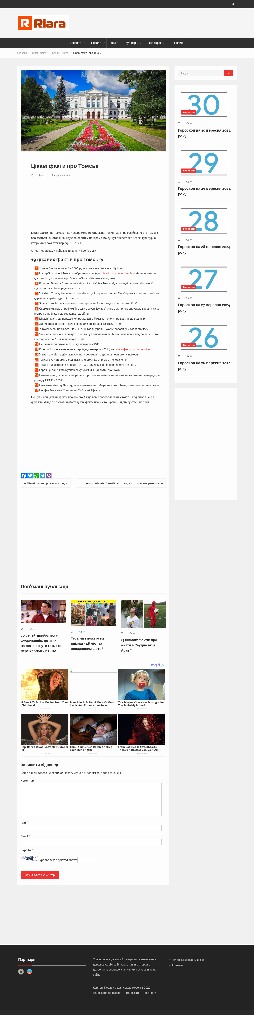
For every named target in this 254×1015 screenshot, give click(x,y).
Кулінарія (131, 42)
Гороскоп (189, 112)
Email (25, 836)
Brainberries (45, 708)
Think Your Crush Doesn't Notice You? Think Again (91, 748)
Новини (179, 42)
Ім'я (24, 822)
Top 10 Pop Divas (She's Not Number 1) (44, 748)
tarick (45, 175)
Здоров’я (75, 42)
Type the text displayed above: (57, 860)
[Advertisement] (96, 204)
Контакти (177, 965)
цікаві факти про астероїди (132, 349)
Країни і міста (63, 175)
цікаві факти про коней (116, 273)
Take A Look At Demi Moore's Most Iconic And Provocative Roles (92, 704)
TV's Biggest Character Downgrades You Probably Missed (141, 704)
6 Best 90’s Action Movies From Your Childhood (44, 704)
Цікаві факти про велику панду (47, 483)
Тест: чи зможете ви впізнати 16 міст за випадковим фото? (87, 643)
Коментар (27, 780)
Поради (96, 42)
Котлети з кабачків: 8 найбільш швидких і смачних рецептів (120, 483)
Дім (113, 42)
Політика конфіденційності (188, 959)
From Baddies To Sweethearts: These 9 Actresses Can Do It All (138, 748)
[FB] (233, 4)
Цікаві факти (156, 42)
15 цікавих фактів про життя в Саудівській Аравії (139, 645)
